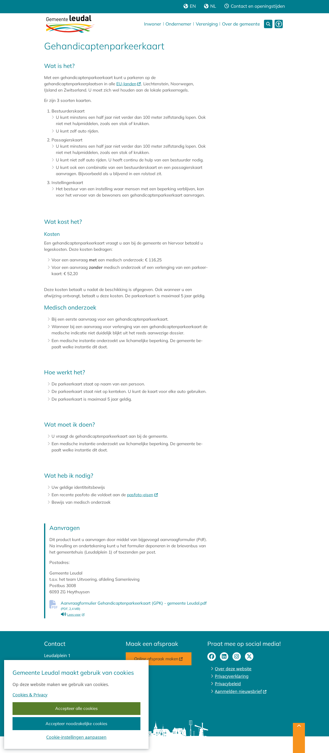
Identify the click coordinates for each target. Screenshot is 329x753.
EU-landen (126, 83)
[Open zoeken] (268, 24)
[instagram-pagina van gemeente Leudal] (236, 656)
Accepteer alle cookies (76, 708)
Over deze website (233, 669)
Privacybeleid (228, 684)
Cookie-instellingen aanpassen (76, 737)
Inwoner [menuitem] (152, 24)
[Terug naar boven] (299, 738)
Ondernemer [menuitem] (178, 24)
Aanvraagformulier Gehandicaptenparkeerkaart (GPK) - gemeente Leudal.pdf (134, 605)
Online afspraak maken (156, 658)
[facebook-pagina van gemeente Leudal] (211, 656)
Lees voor (76, 614)
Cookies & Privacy (30, 695)
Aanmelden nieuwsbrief (238, 691)
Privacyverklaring (232, 676)
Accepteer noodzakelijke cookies (76, 723)
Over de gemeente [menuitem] (241, 24)
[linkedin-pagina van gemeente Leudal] (224, 656)
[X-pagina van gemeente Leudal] (249, 656)
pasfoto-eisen (140, 494)
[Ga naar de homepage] (70, 24)
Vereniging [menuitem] (207, 24)
